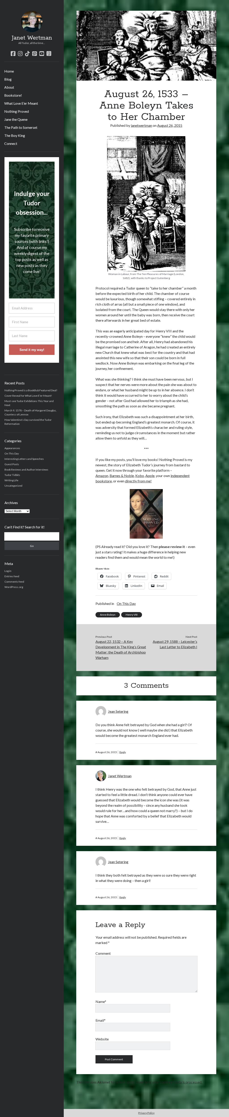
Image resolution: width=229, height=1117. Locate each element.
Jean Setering (118, 711)
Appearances (12, 448)
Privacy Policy (146, 1113)
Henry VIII (132, 614)
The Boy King (14, 135)
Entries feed (11, 576)
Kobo (139, 475)
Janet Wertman (32, 38)
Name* (100, 1001)
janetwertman (141, 125)
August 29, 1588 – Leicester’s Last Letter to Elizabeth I (175, 644)
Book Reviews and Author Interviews (26, 469)
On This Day (11, 453)
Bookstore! (13, 95)
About (9, 87)
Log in (7, 571)
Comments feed (14, 581)
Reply (122, 752)
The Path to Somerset (20, 127)
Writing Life (11, 480)
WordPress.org (13, 587)
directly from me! (138, 481)
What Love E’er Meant (21, 103)
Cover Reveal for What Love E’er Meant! (28, 395)
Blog (8, 79)
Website (102, 1039)
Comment (103, 953)
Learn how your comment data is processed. (169, 1082)
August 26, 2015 (169, 125)
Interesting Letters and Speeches (24, 459)
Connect (10, 143)
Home (9, 71)
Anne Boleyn (107, 614)
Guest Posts (11, 464)
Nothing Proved (16, 111)
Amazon (101, 475)
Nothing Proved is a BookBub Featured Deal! (30, 390)
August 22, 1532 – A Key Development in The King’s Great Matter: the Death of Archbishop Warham (120, 649)
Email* (100, 1020)
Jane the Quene (16, 119)
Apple (150, 475)
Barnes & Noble (122, 475)
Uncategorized (13, 485)
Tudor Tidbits (12, 475)
